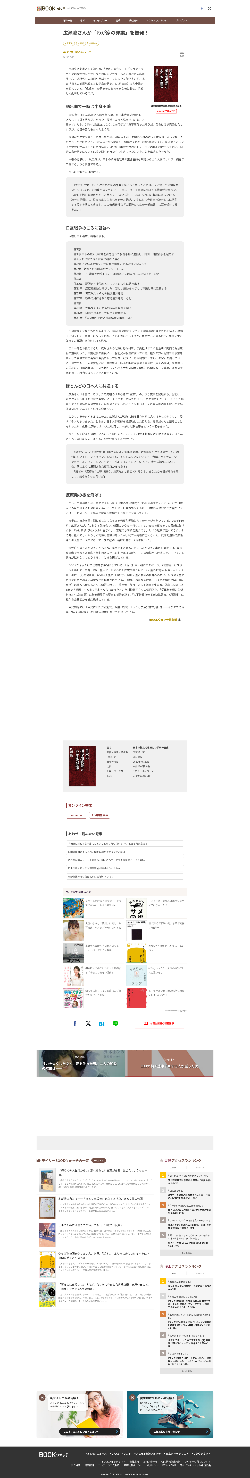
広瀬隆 (69, 43)
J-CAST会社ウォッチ (148, 1453)
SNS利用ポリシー (133, 1465)
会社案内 (134, 1461)
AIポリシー (152, 1465)
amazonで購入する (166, 111)
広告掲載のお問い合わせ (167, 1431)
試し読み (133, 20)
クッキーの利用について (198, 1461)
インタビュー (100, 20)
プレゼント (182, 20)
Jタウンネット (202, 1453)
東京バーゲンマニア (177, 1453)
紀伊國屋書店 (100, 815)
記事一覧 (67, 20)
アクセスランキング (157, 20)
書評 (82, 20)
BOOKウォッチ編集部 (163, 619)
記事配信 (89, 1465)
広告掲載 (75, 1465)
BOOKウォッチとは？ (113, 1461)
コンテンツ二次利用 (109, 1465)
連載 (118, 20)
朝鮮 (82, 43)
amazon (76, 815)
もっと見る (187, 1252)
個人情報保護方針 (170, 1461)
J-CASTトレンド (121, 1453)
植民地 (94, 43)
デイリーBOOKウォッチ (78, 52)
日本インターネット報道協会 (195, 1465)
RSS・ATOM (169, 1465)
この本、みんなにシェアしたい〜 (81, 1431)
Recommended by (172, 1011)
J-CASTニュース (97, 1453)
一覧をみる (99, 1160)
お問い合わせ (150, 1461)
